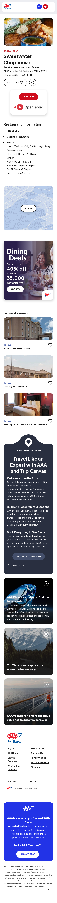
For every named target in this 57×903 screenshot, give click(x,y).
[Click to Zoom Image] (28, 32)
